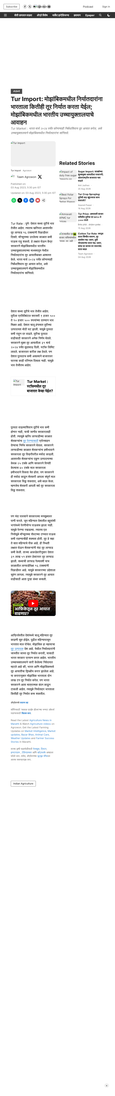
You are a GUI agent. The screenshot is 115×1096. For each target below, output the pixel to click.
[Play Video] (33, 603)
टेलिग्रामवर (27, 752)
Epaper (89, 15)
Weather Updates (20, 738)
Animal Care (42, 734)
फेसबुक (36, 748)
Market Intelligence (35, 730)
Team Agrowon (26, 176)
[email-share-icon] (37, 201)
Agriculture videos (40, 723)
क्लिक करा (26, 713)
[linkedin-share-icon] (31, 201)
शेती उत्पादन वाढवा (23, 15)
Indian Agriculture (23, 783)
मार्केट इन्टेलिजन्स (60, 15)
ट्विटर (43, 748)
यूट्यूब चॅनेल (42, 755)
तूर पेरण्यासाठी (30, 441)
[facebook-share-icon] (25, 201)
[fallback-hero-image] (68, 175)
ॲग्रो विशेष (42, 15)
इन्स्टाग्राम (16, 752)
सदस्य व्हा (24, 702)
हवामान (77, 15)
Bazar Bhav (27, 734)
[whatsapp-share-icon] (13, 201)
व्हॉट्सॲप (41, 752)
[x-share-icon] (19, 201)
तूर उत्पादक (17, 649)
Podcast (88, 6)
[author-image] (13, 177)
